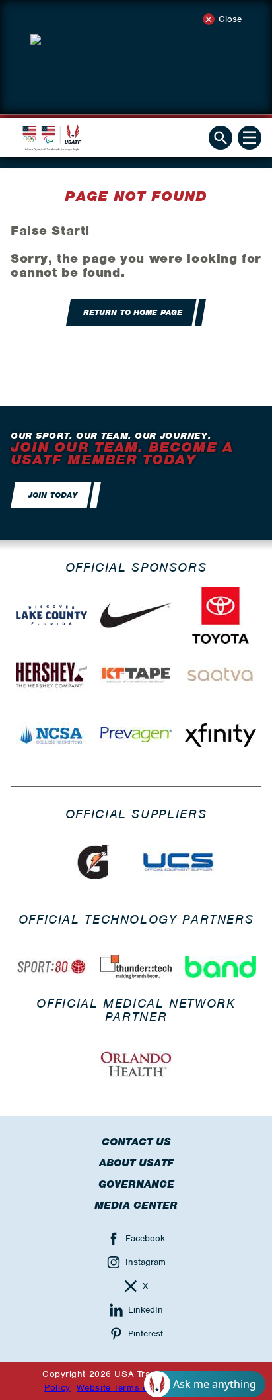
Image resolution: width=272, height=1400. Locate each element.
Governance (136, 1184)
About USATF (136, 1163)
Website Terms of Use (124, 1387)
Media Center (136, 1205)
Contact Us (136, 1142)
